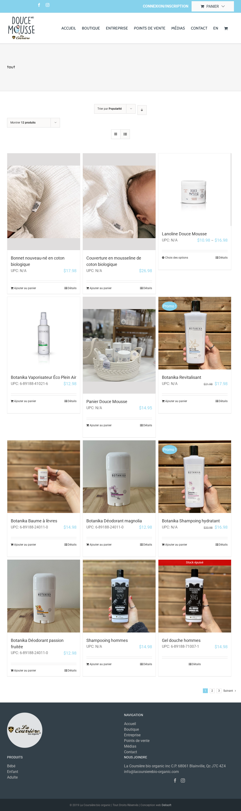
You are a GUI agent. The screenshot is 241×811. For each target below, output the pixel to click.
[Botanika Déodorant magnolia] (119, 476)
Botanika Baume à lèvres (34, 520)
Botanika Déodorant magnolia (114, 520)
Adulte (12, 777)
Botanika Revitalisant (181, 377)
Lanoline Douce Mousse (184, 233)
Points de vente (136, 740)
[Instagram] (183, 780)
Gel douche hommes (181, 640)
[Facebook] (175, 780)
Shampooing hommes (107, 640)
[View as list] (125, 134)
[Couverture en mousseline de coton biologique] (119, 201)
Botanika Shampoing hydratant (191, 520)
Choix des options (176, 257)
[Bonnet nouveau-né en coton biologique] (43, 201)
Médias (130, 746)
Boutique (131, 729)
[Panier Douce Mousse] (119, 345)
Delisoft (166, 805)
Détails (72, 288)
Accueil (130, 724)
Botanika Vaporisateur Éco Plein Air (43, 377)
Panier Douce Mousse (106, 401)
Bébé (11, 766)
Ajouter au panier (25, 288)
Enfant (12, 771)
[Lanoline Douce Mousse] (194, 189)
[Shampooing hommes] (119, 596)
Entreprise (132, 735)
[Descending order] (142, 110)
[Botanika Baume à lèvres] (43, 476)
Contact (130, 752)
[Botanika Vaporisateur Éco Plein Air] (43, 333)
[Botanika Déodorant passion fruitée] (43, 596)
